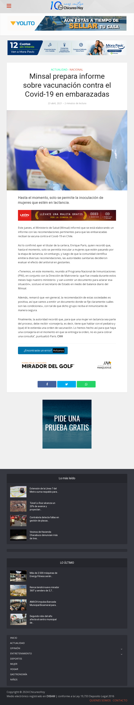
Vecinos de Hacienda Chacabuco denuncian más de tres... (44, 535)
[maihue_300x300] (67, 423)
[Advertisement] (67, 458)
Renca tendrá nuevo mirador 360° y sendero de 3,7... (44, 589)
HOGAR (14, 669)
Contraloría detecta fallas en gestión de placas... (44, 519)
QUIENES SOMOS (100, 700)
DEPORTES (16, 658)
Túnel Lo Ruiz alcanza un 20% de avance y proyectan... (42, 506)
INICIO (13, 637)
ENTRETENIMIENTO (21, 653)
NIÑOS (13, 679)
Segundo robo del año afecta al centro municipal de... (43, 619)
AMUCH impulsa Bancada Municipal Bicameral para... (43, 603)
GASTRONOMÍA (18, 674)
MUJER (13, 663)
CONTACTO (120, 700)
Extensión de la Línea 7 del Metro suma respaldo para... (44, 490)
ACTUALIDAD (59, 69)
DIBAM (51, 696)
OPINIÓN (15, 648)
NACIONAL (76, 69)
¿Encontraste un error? (43, 350)
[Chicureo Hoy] (67, 6)
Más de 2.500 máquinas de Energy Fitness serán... (43, 575)
